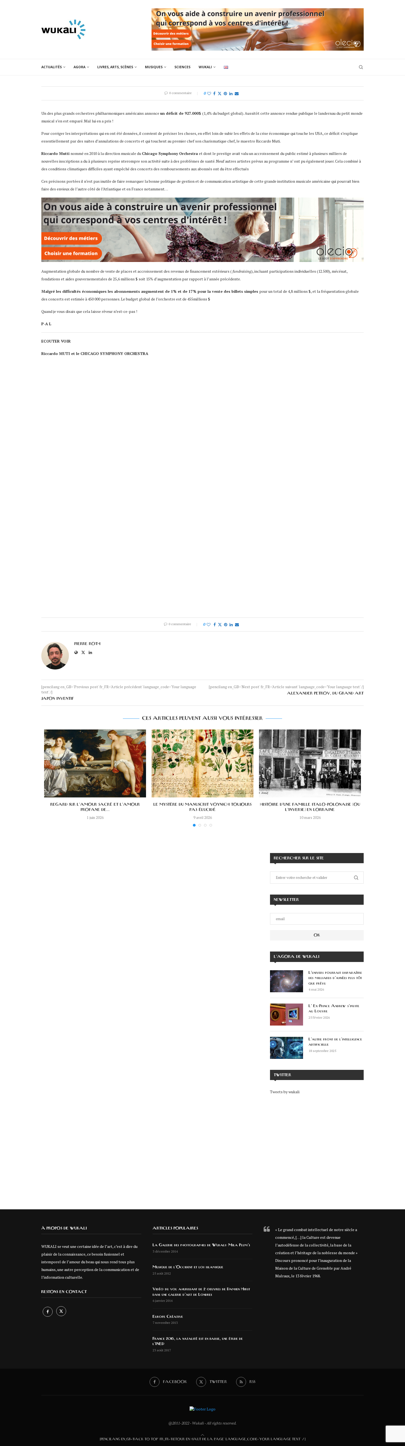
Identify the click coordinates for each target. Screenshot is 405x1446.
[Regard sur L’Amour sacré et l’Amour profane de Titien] (95, 763)
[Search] (361, 67)
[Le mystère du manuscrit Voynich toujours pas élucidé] (202, 763)
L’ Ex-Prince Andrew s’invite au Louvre (334, 1008)
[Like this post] (209, 93)
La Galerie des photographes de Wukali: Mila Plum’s (201, 1245)
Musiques (154, 67)
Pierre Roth (87, 644)
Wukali (205, 67)
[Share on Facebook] (214, 93)
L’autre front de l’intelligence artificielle (335, 1042)
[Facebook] (48, 1311)
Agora (79, 67)
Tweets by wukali (284, 1091)
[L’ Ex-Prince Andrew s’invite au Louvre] (286, 1015)
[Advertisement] (317, 1148)
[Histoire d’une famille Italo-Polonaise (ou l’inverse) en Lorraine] (310, 763)
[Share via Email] (237, 93)
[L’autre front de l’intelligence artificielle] (286, 1048)
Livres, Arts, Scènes (115, 67)
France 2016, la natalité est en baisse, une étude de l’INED (198, 1341)
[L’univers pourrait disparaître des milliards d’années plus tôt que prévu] (286, 981)
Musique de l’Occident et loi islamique (188, 1267)
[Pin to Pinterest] (225, 93)
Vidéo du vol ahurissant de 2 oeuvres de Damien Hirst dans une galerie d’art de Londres (201, 1292)
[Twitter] (61, 1311)
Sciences (182, 67)
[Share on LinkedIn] (231, 93)
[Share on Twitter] (220, 93)
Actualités (51, 67)
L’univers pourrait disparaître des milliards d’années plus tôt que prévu (335, 978)
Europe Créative (168, 1317)
